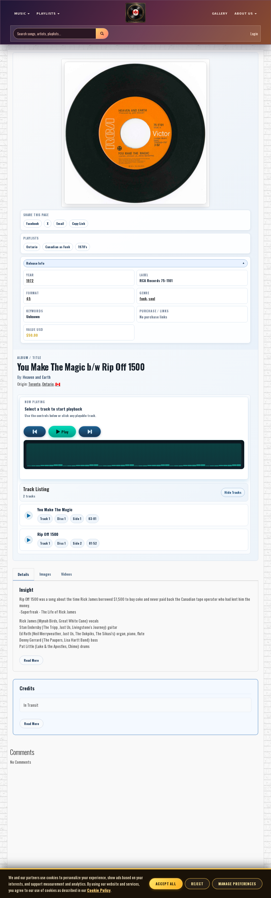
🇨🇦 (57, 384)
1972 (30, 280)
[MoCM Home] (135, 13)
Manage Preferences (237, 883)
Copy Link (78, 223)
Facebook (32, 223)
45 (28, 298)
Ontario (31, 246)
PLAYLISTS (47, 13)
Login (254, 33)
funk (143, 298)
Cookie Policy (99, 890)
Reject (197, 883)
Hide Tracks (232, 492)
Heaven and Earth (37, 377)
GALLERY (220, 13)
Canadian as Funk (57, 246)
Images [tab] (45, 574)
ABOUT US (244, 13)
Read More (31, 660)
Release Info (135, 263)
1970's (82, 246)
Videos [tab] (66, 574)
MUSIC (20, 13)
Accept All (166, 883)
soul (151, 298)
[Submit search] (102, 33)
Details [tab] (23, 574)
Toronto (34, 384)
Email (60, 223)
